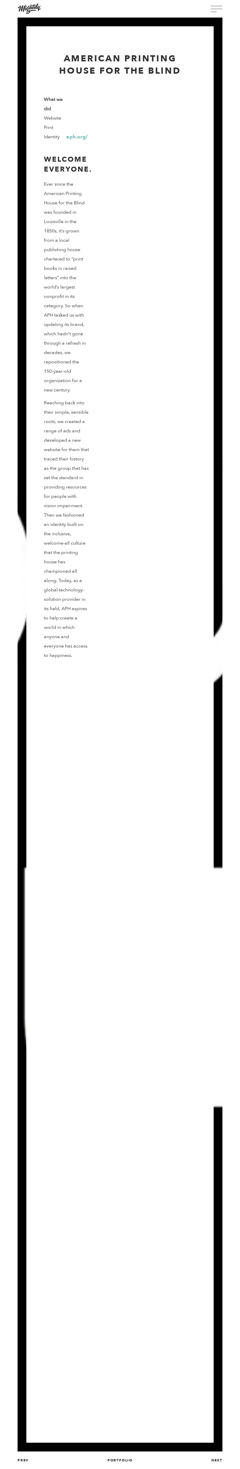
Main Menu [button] (216, 9)
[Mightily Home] (29, 9)
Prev (23, 1460)
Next (216, 1460)
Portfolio (120, 1460)
